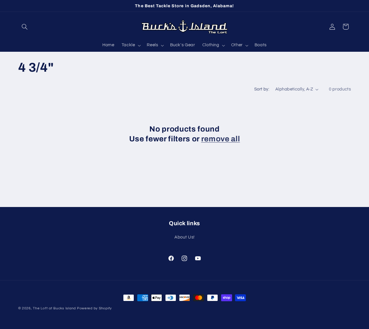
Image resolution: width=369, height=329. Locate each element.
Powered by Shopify (94, 308)
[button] (24, 26)
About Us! (184, 237)
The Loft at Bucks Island (54, 308)
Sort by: (261, 89)
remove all (220, 139)
